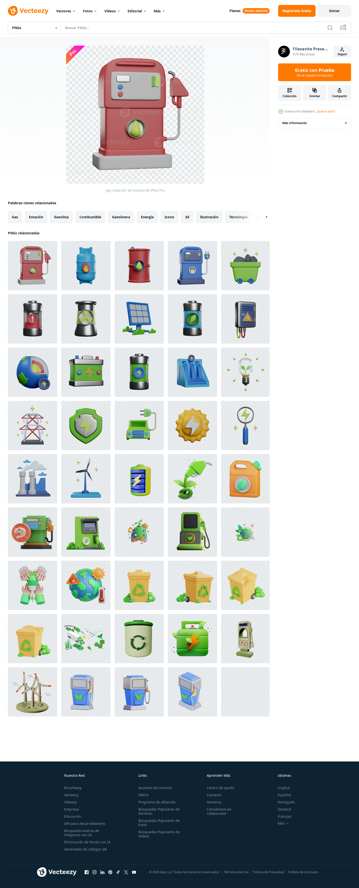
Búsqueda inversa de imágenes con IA (81, 832)
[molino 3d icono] (32, 692)
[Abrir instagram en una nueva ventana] (94, 872)
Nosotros (214, 802)
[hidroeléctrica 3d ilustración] (192, 372)
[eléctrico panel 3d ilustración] (245, 319)
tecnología (238, 217)
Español (284, 795)
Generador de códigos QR (85, 849)
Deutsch (284, 809)
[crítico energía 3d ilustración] (32, 319)
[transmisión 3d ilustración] (32, 425)
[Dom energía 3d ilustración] (192, 425)
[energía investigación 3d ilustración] (245, 425)
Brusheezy (72, 787)
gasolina (61, 217)
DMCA (143, 795)
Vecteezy (71, 795)
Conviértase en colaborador (219, 811)
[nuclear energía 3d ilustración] (86, 319)
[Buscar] (330, 28)
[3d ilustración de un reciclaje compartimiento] (139, 585)
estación (36, 217)
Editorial (135, 11)
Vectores (63, 11)
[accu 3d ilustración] (86, 372)
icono (169, 217)
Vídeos (110, 11)
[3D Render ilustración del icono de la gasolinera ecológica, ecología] (86, 532)
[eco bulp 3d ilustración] (245, 372)
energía (147, 217)
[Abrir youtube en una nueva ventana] (134, 872)
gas (15, 217)
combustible (90, 217)
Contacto (214, 795)
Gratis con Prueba (314, 72)
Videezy (70, 802)
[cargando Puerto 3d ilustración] (192, 265)
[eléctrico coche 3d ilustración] (139, 425)
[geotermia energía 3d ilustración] (32, 372)
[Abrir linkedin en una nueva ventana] (102, 872)
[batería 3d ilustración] (139, 372)
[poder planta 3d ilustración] (32, 478)
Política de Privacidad (268, 872)
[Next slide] (262, 217)
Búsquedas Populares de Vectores (159, 811)
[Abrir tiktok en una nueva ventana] (118, 872)
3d (187, 217)
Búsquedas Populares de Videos (159, 834)
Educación (72, 816)
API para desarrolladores (84, 823)
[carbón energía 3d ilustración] (245, 265)
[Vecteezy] (28, 11)
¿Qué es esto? (325, 111)
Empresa (71, 809)
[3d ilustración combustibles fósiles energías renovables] (32, 532)
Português (286, 802)
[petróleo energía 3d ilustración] (139, 265)
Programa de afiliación (157, 802)
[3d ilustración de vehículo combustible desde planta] (86, 692)
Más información (294, 123)
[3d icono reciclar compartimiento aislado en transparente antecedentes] (139, 638)
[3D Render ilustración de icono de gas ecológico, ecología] (192, 638)
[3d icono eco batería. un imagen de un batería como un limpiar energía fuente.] (139, 478)
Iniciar (334, 10)
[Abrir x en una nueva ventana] (126, 872)
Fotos (88, 11)
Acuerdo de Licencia (155, 787)
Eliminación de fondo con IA (87, 842)
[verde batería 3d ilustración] (192, 319)
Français (285, 816)
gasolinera (121, 217)
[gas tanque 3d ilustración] (86, 265)
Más (157, 11)
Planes (235, 10)
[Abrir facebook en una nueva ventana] (87, 872)
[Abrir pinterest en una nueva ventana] (110, 872)
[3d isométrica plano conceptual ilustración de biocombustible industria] (86, 638)
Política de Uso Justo (303, 872)
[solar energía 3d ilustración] (139, 319)
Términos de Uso (236, 872)
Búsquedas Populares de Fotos (159, 822)
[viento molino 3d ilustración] (86, 478)
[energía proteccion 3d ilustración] (86, 425)
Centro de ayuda (220, 787)
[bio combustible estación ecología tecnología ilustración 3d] (192, 532)
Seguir (342, 54)
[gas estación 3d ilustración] (32, 265)
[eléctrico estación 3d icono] (245, 638)
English (284, 787)
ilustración (209, 217)
